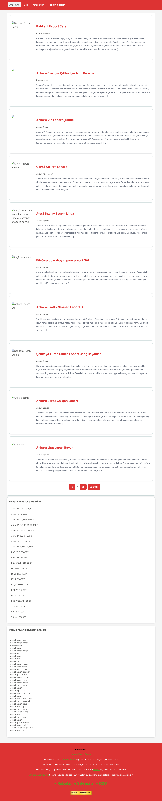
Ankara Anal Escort (44, 174)
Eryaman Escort (20, 568)
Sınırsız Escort (19, 611)
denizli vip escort (17, 690)
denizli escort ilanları (19, 664)
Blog (26, 4)
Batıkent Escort (43, 33)
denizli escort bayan (19, 640)
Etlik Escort (18, 579)
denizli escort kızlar (19, 669)
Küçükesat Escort (21, 601)
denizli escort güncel (19, 706)
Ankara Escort (42, 127)
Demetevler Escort (21, 563)
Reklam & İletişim (57, 4)
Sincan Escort (19, 606)
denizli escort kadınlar (20, 672)
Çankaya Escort (19, 557)
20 (83, 487)
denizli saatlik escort (19, 677)
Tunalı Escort (18, 617)
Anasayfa (14, 4)
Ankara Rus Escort (21, 541)
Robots (64, 783)
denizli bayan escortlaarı (21, 698)
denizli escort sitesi (18, 685)
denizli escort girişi (18, 704)
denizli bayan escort (19, 643)
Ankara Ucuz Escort (22, 547)
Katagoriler (38, 4)
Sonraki (94, 487)
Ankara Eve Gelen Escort (24, 525)
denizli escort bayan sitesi (21, 728)
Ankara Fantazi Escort (23, 530)
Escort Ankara (42, 80)
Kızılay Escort (19, 590)
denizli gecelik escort (19, 674)
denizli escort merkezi (20, 701)
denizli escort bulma (19, 712)
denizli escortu (16, 661)
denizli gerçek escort (19, 722)
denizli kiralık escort (19, 680)
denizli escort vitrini (19, 725)
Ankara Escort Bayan (22, 519)
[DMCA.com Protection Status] (81, 794)
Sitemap (85, 783)
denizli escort (16, 648)
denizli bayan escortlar (20, 693)
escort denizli (16, 645)
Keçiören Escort (20, 584)
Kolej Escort (18, 595)
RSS (103, 783)
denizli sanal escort (18, 666)
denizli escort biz (17, 730)
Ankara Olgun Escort (22, 536)
